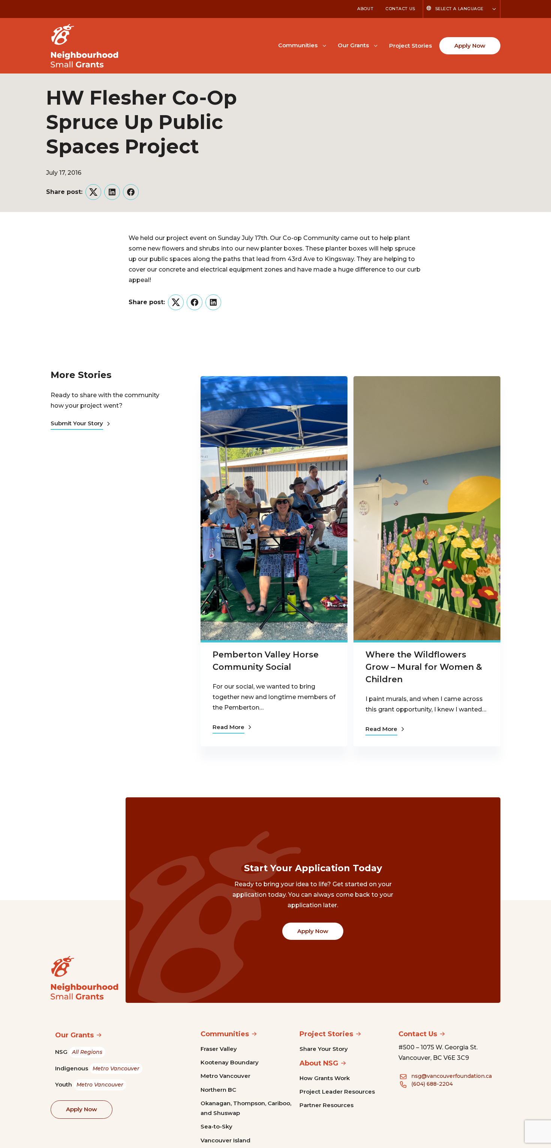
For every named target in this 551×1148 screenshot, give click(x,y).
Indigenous (97, 1068)
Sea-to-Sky (216, 1126)
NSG (78, 1051)
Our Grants (353, 45)
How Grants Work (324, 1078)
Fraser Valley (219, 1048)
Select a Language (459, 8)
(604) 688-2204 (432, 1083)
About (365, 8)
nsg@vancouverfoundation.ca (451, 1076)
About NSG (318, 1063)
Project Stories (410, 45)
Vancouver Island (225, 1140)
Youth (89, 1084)
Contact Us (400, 8)
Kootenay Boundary (230, 1062)
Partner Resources (326, 1105)
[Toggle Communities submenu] (324, 45)
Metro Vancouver (225, 1075)
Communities (297, 45)
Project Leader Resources (337, 1091)
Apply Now (469, 45)
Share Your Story (323, 1048)
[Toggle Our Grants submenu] (376, 45)
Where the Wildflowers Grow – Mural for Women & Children (423, 667)
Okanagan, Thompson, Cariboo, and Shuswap (246, 1108)
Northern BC (218, 1089)
